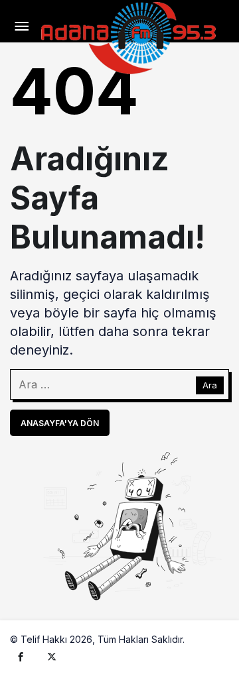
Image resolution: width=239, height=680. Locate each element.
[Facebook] (20, 656)
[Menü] (21, 26)
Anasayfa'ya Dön (60, 423)
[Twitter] (51, 656)
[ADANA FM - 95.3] (128, 36)
